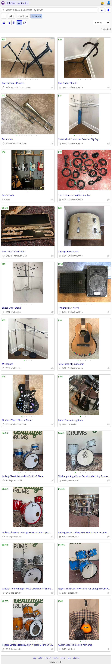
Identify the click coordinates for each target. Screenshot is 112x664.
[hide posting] (52, 87)
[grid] (14, 22)
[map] (24, 22)
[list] (3, 22)
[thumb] (8, 22)
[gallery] (19, 22)
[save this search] (108, 10)
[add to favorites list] (3, 87)
